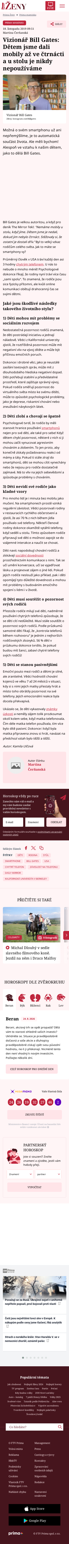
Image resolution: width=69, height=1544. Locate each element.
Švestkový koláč (34, 1414)
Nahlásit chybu (17, 1492)
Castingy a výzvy (44, 1454)
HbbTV (13, 1460)
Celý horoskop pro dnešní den (31, 1069)
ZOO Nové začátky (44, 1392)
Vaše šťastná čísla (52, 1091)
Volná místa (16, 1449)
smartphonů (51, 428)
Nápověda (40, 1476)
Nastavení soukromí (40, 1493)
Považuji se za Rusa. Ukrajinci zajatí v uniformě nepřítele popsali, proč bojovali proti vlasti (33, 1301)
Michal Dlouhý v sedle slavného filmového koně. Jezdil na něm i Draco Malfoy (31, 952)
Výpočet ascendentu (48, 1405)
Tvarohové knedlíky (23, 1410)
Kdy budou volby (23, 1392)
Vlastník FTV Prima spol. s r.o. (18, 1484)
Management (42, 1443)
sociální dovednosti (30, 555)
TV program (18, 1388)
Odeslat (56, 822)
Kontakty (40, 1460)
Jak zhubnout (14, 1384)
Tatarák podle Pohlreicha (36, 1401)
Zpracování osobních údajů (43, 1468)
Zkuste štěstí (34, 1114)
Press (37, 1449)
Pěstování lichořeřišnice (23, 1405)
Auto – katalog (16, 1397)
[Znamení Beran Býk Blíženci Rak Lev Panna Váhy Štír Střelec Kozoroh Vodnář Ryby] (34, 822)
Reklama (14, 1454)
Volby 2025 (55, 1397)
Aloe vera (57, 1401)
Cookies (13, 1476)
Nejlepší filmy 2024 (33, 1384)
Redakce (39, 1482)
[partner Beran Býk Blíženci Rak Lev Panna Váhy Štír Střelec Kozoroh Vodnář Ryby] (48, 1174)
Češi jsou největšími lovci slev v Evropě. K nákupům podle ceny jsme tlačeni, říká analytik (33, 1320)
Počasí (54, 1388)
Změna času (33, 1388)
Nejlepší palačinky (46, 1410)
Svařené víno (14, 1401)
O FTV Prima (16, 1443)
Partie (45, 1388)
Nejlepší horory (54, 1384)
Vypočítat (34, 1187)
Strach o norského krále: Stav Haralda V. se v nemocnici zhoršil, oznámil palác (32, 1339)
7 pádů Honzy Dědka (36, 1397)
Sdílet (54, 25)
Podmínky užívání (15, 1468)
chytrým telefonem (30, 264)
